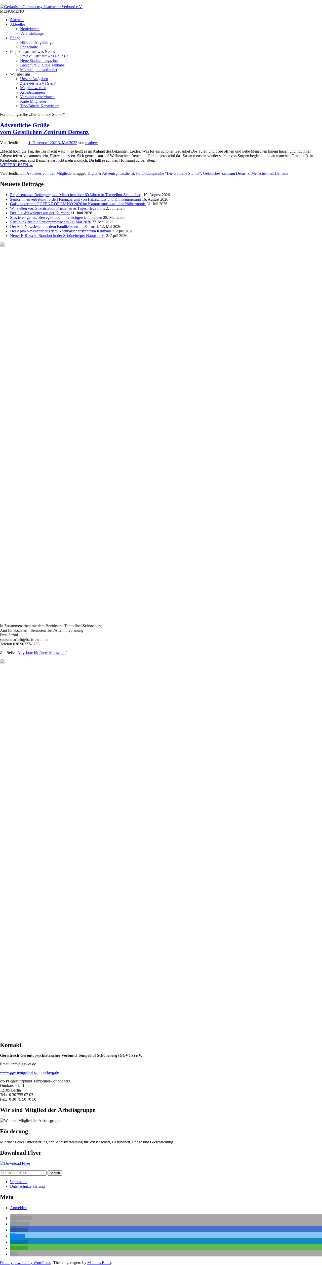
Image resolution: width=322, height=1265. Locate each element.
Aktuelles (17, 24)
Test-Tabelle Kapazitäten (39, 106)
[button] (12, 11)
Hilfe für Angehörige (36, 42)
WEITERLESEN (16, 165)
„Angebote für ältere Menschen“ (41, 652)
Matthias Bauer (99, 1262)
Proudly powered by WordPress (25, 1262)
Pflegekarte (29, 47)
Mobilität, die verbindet (38, 69)
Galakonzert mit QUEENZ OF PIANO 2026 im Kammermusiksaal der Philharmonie (78, 204)
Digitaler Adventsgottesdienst (111, 173)
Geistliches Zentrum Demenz (226, 173)
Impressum (18, 1182)
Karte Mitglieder (33, 101)
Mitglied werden (33, 88)
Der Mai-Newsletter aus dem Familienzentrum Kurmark (54, 226)
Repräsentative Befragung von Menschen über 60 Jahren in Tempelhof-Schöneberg (76, 195)
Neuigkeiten (29, 29)
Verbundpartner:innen (37, 97)
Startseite (17, 20)
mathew (91, 142)
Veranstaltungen (33, 33)
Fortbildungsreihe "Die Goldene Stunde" (168, 173)
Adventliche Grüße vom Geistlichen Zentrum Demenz (44, 128)
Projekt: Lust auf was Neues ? (44, 56)
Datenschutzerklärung (27, 1186)
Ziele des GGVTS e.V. (38, 83)
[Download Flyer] (15, 1163)
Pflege (15, 38)
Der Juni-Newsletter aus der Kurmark (40, 213)
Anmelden (18, 1208)
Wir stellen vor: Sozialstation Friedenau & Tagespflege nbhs (57, 208)
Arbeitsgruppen (32, 92)
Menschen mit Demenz (269, 173)
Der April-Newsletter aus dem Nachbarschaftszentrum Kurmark (60, 231)
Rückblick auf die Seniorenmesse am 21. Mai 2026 (50, 222)
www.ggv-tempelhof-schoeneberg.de (29, 1072)
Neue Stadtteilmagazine (39, 60)
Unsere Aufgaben (34, 79)
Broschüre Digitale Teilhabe (42, 65)
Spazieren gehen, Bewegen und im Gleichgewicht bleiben (56, 217)
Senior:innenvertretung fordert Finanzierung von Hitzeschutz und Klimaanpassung (75, 199)
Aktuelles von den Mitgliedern (50, 173)
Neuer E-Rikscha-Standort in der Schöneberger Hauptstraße (57, 235)
